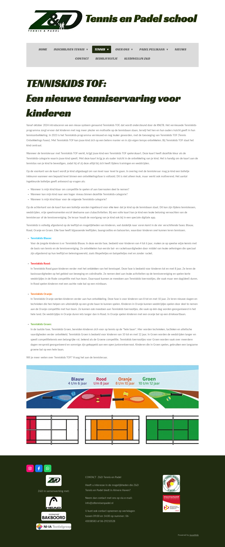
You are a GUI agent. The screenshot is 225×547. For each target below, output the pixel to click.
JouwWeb (194, 535)
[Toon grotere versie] (54, 480)
